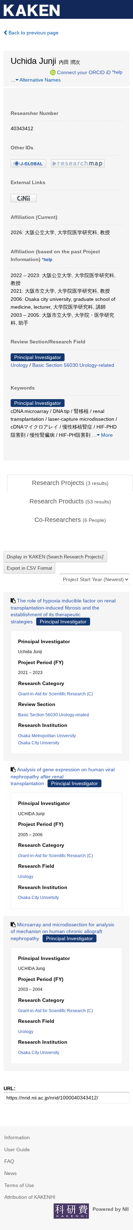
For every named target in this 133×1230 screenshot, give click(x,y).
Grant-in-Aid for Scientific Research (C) (55, 693)
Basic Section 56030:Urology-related (73, 365)
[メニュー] (124, 8)
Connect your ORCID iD (84, 72)
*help (117, 72)
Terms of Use (19, 1185)
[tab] (70, 483)
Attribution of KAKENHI (29, 1197)
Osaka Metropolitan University (47, 735)
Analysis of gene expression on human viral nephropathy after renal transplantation (63, 776)
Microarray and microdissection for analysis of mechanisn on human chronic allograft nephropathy (62, 931)
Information (17, 1137)
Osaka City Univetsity (38, 897)
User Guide (17, 1149)
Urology (19, 365)
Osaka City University (38, 742)
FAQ (9, 1161)
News (10, 1173)
